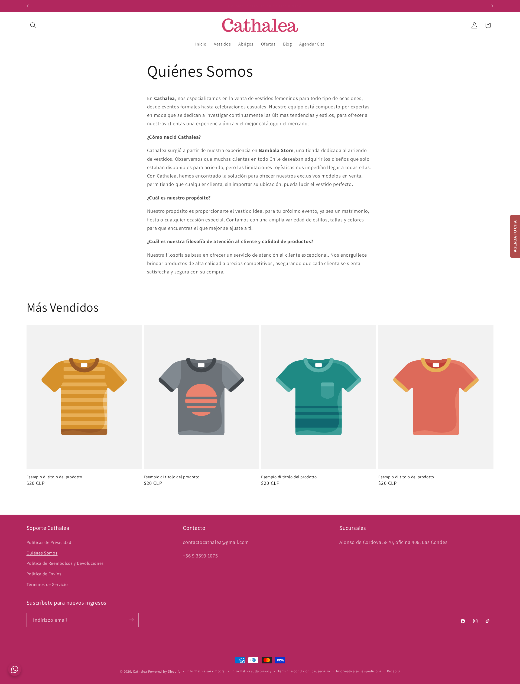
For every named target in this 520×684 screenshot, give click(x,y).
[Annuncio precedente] (28, 6)
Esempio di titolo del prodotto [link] (54, 476)
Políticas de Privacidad (49, 542)
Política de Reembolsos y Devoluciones (65, 563)
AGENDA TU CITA (515, 236)
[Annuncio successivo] (492, 6)
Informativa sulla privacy (252, 671)
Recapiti (393, 671)
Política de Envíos (44, 574)
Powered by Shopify (164, 671)
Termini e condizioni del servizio (304, 671)
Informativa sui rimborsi (206, 671)
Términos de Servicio (47, 584)
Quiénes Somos (42, 553)
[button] (33, 25)
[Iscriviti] (131, 619)
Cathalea (140, 671)
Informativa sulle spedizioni (358, 671)
